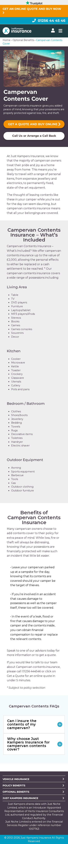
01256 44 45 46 (51, 20)
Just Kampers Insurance (20, 798)
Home (6, 40)
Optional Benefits (23, 40)
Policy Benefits (14, 785)
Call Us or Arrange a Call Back (34, 135)
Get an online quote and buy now (32, 9)
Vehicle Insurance (16, 779)
